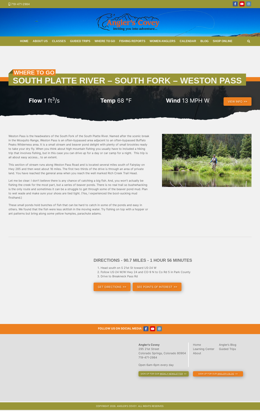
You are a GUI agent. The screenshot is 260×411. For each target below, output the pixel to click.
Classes (59, 41)
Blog (204, 41)
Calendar (188, 41)
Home (24, 41)
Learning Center (203, 349)
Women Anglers (162, 41)
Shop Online (222, 41)
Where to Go (105, 41)
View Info (235, 101)
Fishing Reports (132, 41)
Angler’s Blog (227, 344)
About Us (40, 41)
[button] (112, 287)
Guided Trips (80, 41)
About (197, 353)
